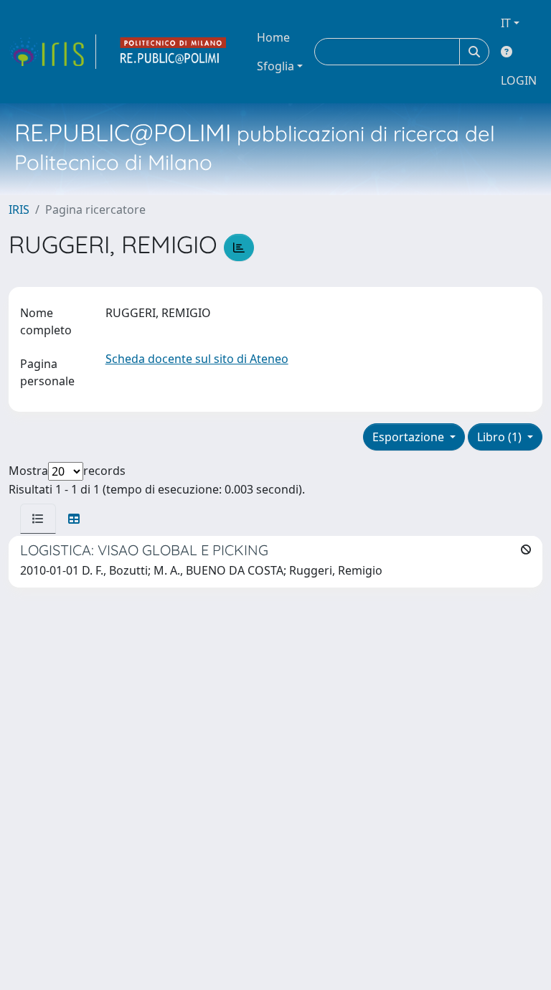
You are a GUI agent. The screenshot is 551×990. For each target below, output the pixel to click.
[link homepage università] (174, 51)
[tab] (38, 519)
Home (273, 37)
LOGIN (519, 80)
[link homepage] (52, 51)
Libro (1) (500, 437)
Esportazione (409, 437)
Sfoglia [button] (275, 66)
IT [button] (506, 23)
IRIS (19, 209)
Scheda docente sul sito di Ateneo (196, 359)
